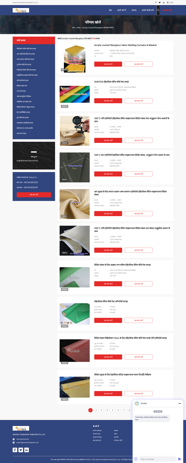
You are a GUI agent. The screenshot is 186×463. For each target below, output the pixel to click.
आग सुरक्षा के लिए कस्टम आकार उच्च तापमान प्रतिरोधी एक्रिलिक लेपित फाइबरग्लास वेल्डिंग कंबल (130, 193)
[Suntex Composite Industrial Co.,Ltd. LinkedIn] (164, 2)
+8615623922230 (31, 182)
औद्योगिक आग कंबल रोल (24, 102)
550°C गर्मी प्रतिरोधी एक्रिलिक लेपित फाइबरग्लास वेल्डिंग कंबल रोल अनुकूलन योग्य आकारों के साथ (131, 120)
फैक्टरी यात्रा (96, 434)
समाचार (116, 430)
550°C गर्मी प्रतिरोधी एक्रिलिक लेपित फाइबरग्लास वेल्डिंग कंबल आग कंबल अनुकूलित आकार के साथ (132, 230)
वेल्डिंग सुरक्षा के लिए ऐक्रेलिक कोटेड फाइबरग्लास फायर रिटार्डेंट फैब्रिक (122, 374)
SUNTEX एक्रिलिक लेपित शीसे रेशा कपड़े (111, 81)
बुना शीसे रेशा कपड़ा (23, 118)
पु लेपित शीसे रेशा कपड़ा (24, 64)
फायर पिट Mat (21, 133)
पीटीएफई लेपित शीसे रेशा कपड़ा (26, 70)
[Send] (180, 459)
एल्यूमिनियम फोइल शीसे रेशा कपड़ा (27, 75)
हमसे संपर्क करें (97, 440)
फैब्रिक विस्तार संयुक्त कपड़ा (25, 107)
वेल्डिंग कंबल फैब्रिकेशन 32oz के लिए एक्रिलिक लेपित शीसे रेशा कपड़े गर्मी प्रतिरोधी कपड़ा (130, 338)
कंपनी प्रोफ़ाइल (97, 430)
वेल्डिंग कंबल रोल (22, 86)
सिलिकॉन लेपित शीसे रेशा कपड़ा (26, 49)
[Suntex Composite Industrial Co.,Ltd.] (21, 10)
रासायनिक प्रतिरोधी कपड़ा (25, 123)
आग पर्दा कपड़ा (21, 91)
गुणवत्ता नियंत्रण (97, 437)
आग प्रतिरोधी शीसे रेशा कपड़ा (26, 54)
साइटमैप (116, 437)
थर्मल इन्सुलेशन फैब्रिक (24, 96)
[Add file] (136, 459)
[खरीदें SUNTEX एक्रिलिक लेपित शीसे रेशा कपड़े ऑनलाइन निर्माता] (75, 94)
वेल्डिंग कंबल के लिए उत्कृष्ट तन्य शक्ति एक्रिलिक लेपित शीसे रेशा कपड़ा (122, 264)
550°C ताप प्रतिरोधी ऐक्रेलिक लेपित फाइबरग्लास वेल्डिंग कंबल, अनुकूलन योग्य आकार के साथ (132, 155)
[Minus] (179, 403)
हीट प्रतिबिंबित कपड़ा (23, 112)
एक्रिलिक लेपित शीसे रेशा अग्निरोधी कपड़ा (111, 301)
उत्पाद (78, 28)
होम (73, 28)
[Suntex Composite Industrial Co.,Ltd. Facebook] (156, 2)
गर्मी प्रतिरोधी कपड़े (22, 80)
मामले (115, 434)
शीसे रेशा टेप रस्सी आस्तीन (25, 128)
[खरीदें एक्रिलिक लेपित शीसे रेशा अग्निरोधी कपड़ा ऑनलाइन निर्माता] (75, 314)
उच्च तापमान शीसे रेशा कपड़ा (25, 59)
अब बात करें (34, 195)
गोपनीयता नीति (118, 440)
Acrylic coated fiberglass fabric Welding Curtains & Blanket (125, 45)
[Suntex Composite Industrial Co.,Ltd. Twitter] (160, 2)
